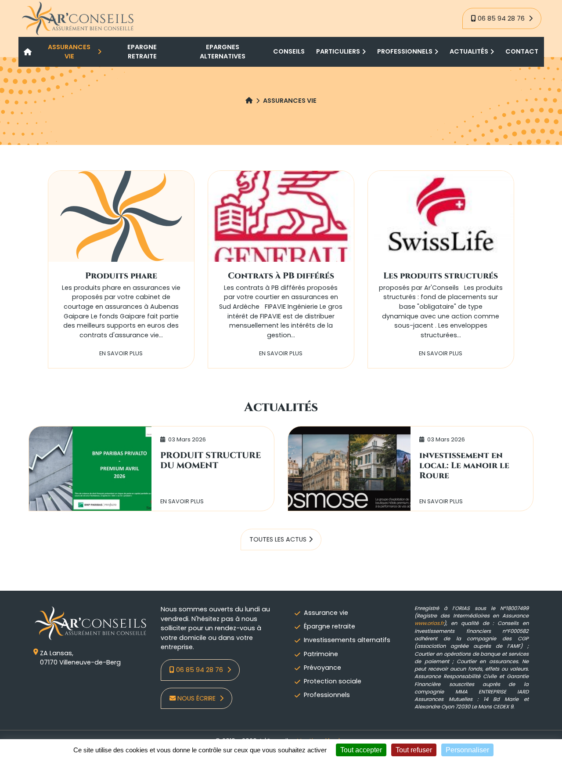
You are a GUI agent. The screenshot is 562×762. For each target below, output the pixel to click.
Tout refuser (414, 750)
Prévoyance (322, 667)
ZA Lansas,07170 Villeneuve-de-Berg (80, 658)
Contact (521, 51)
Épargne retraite (329, 626)
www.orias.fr (429, 623)
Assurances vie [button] (69, 52)
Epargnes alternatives (222, 52)
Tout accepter (361, 750)
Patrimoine (321, 654)
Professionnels (327, 694)
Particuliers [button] (338, 51)
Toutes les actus (277, 539)
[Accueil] (248, 101)
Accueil (28, 52)
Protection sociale (332, 681)
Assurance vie (326, 612)
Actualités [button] (469, 51)
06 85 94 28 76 (502, 18)
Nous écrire (197, 698)
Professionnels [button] (404, 51)
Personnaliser (467, 750)
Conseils (289, 51)
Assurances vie (290, 100)
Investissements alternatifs (347, 640)
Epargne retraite (142, 52)
